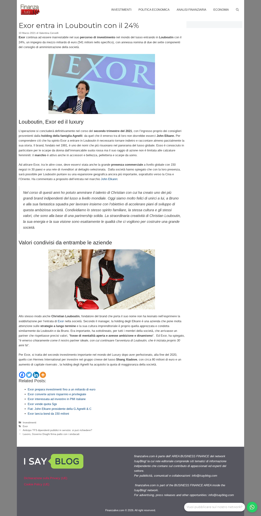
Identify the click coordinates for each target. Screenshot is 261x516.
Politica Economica (154, 9)
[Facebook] (22, 375)
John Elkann (109, 179)
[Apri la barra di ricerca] (237, 9)
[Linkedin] (36, 375)
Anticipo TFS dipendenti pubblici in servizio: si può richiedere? (57, 430)
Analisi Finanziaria (191, 9)
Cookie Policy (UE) (36, 484)
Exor (61, 321)
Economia (221, 9)
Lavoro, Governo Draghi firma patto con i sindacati (51, 434)
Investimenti (121, 9)
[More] (43, 375)
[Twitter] (29, 375)
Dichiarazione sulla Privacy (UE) (45, 478)
